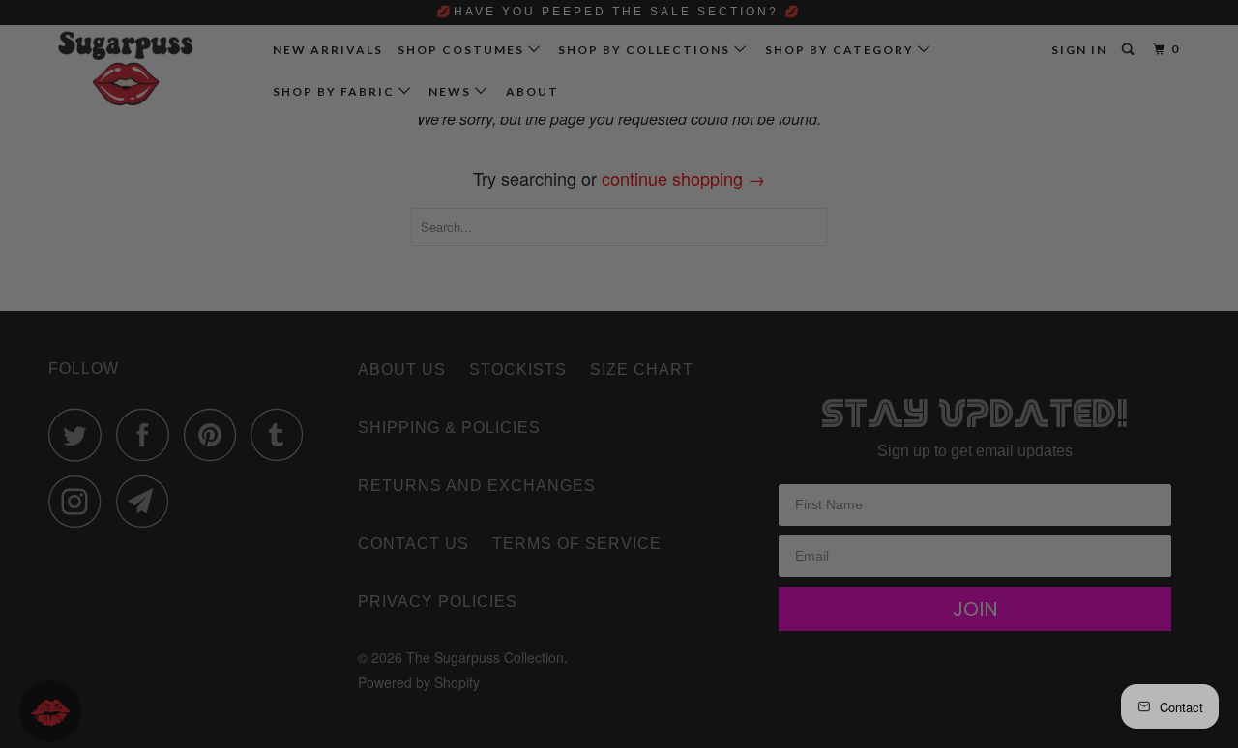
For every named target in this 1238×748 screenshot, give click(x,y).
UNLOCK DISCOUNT (764, 526)
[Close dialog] (944, 145)
